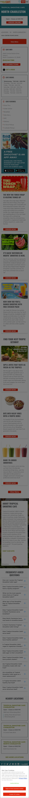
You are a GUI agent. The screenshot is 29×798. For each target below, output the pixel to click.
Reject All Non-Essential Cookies (14, 788)
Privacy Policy (23, 778)
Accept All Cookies (14, 794)
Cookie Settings (14, 783)
